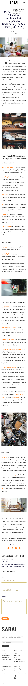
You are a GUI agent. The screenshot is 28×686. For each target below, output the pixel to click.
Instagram (4, 669)
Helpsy (3, 204)
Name (2, 577)
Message (3, 596)
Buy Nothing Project (6, 254)
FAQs (15, 657)
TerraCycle (4, 457)
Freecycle (4, 247)
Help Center (17, 655)
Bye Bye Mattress (6, 306)
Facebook (4, 673)
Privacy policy (17, 669)
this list (3, 488)
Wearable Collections (7, 167)
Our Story (4, 653)
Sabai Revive (16, 397)
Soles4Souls (4, 194)
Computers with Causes (7, 339)
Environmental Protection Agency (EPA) (12, 349)
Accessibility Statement (20, 673)
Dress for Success (6, 226)
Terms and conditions (19, 671)
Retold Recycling (5, 177)
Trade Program (5, 657)
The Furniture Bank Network (8, 367)
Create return (17, 659)
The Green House (6, 655)
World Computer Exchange (8, 327)
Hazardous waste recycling (8, 475)
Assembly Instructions (19, 661)
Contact (16, 653)
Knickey (3, 214)
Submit (5, 618)
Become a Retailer (6, 659)
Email (3, 587)
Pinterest (4, 671)
